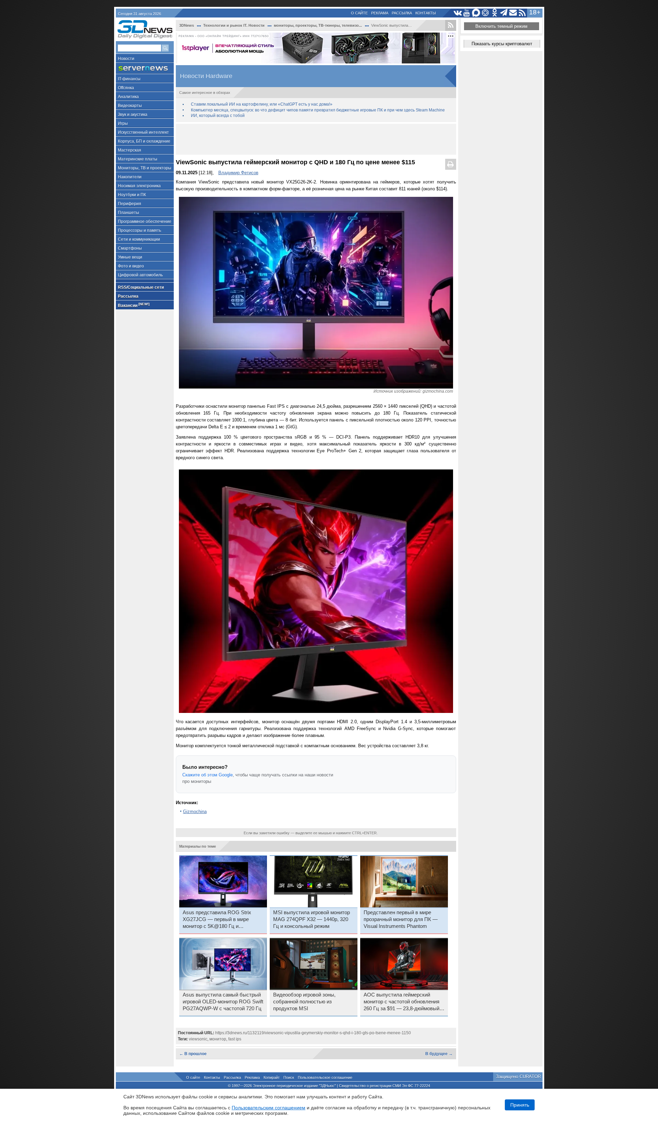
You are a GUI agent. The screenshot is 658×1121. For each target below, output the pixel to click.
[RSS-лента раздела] (450, 25)
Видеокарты (130, 105)
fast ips (234, 1039)
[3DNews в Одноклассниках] (494, 13)
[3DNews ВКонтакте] (457, 13)
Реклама (379, 13)
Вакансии (133, 305)
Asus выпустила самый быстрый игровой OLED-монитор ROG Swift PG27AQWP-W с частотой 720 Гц (223, 1001)
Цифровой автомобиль (140, 275)
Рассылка (402, 13)
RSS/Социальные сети (141, 287)
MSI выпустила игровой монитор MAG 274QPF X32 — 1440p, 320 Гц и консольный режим (311, 919)
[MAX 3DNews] (476, 13)
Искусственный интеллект (143, 132)
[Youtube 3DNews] (467, 13)
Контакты (425, 13)
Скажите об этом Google (207, 774)
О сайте (359, 13)
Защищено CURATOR (518, 1076)
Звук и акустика (132, 114)
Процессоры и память (139, 230)
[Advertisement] (316, 139)
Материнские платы (137, 159)
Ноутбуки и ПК (132, 194)
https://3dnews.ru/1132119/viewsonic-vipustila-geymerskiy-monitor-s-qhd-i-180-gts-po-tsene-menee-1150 (313, 1032)
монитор (217, 1039)
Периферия (129, 203)
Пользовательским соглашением (268, 1107)
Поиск (288, 1077)
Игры (123, 123)
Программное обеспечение (144, 221)
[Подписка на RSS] (522, 13)
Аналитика (128, 96)
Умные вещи (130, 257)
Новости (126, 58)
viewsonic (198, 1039)
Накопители (130, 177)
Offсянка (126, 87)
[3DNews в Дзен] (485, 13)
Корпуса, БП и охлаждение (144, 141)
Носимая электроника (139, 185)
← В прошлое (193, 1053)
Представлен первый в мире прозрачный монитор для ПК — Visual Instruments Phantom (401, 919)
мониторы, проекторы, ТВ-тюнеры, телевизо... (318, 25)
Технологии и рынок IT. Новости (234, 25)
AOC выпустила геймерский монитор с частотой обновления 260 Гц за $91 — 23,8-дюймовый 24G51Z (401, 1002)
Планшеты (128, 212)
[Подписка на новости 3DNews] (513, 13)
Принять (519, 1105)
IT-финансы (129, 78)
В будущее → (439, 1053)
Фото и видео (131, 266)
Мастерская (129, 150)
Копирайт (272, 1077)
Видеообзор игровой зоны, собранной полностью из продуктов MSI (304, 1001)
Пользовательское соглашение (325, 1077)
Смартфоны (130, 248)
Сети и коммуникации (139, 239)
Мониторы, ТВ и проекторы (144, 168)
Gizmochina (195, 811)
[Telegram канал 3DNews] (504, 13)
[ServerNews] (145, 68)
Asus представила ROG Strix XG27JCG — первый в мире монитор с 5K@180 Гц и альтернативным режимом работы (223, 920)
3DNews (186, 25)
